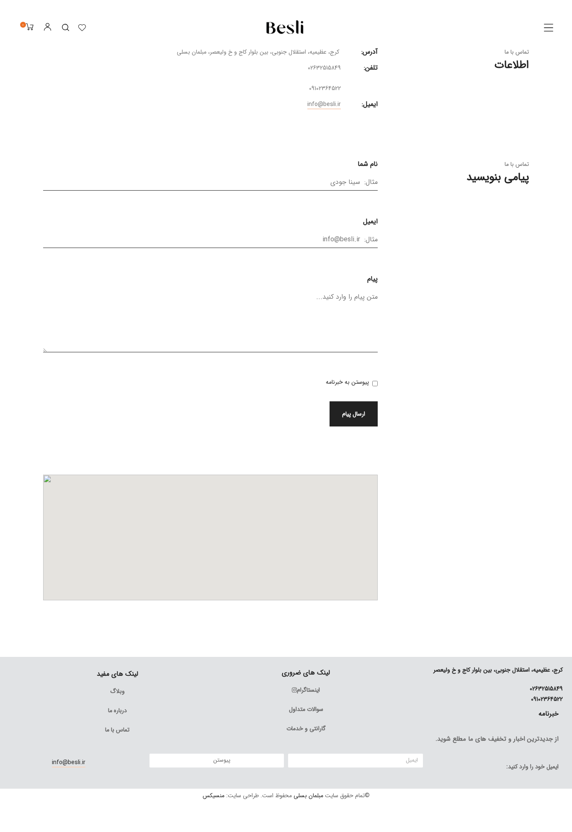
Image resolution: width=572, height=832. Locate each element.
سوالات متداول (306, 709)
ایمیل (370, 221)
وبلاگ (117, 691)
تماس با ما (117, 729)
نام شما (368, 164)
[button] (548, 27)
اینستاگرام (308, 690)
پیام (372, 279)
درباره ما (117, 710)
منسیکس (213, 795)
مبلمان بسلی (308, 795)
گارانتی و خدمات (306, 728)
